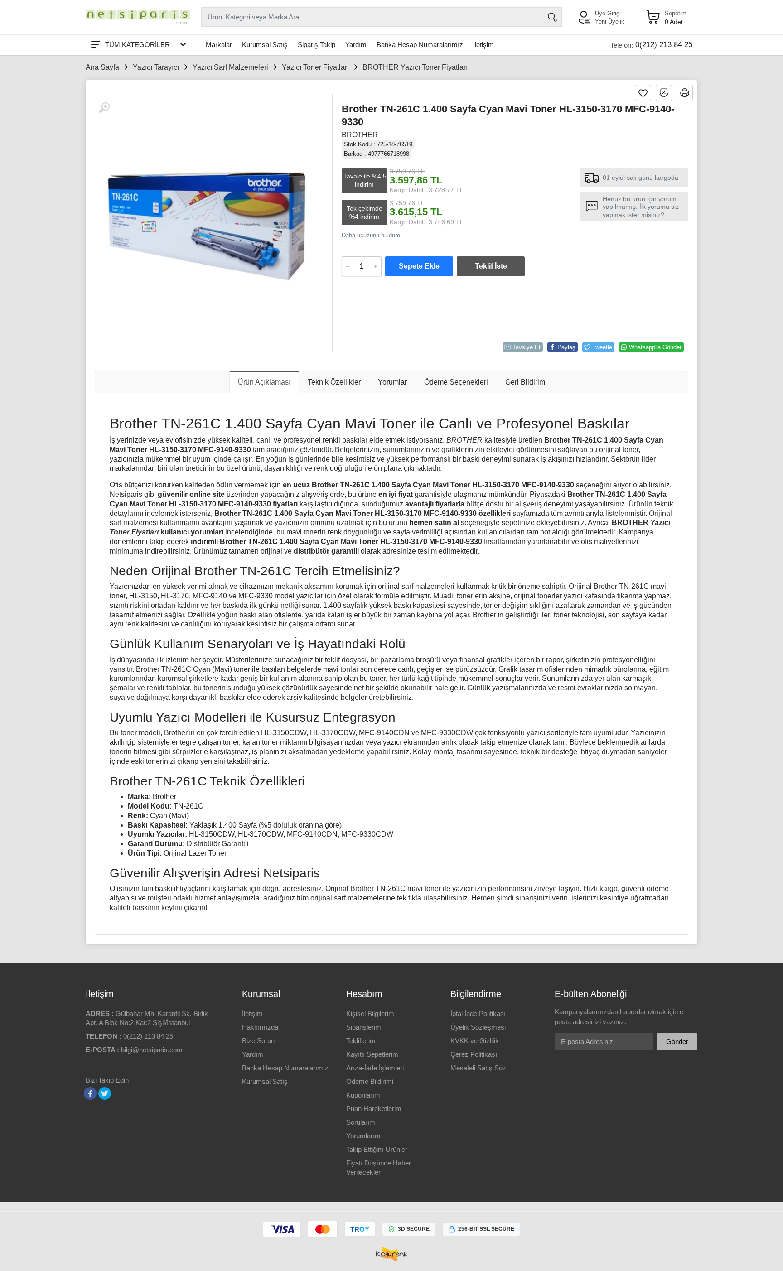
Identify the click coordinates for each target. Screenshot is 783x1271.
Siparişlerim (363, 1027)
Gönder (677, 1041)
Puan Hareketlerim (373, 1108)
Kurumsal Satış (265, 44)
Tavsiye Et (526, 347)
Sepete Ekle (419, 266)
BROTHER (360, 135)
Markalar (219, 44)
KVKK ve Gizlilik (474, 1041)
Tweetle (602, 347)
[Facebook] (90, 1093)
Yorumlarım (363, 1136)
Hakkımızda (260, 1027)
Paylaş (566, 347)
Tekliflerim (361, 1041)
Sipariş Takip (316, 44)
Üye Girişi (608, 13)
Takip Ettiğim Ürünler (376, 1149)
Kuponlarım (363, 1095)
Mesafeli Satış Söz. (479, 1068)
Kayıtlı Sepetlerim (372, 1054)
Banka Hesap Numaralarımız (420, 44)
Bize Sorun (258, 1041)
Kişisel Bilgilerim (370, 1013)
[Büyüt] (104, 107)
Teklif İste (491, 266)
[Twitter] (104, 1093)
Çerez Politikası (473, 1054)
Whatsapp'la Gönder (655, 347)
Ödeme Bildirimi (369, 1081)
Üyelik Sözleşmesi (478, 1027)
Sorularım (360, 1122)
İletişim (483, 44)
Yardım (356, 44)
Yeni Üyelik (609, 21)
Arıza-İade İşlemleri (375, 1068)
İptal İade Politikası (478, 1013)
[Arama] (552, 17)
